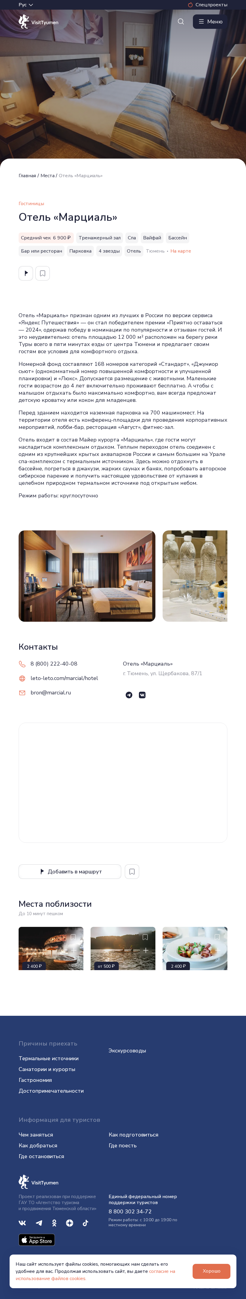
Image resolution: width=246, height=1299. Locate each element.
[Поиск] (181, 21)
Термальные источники (49, 1058)
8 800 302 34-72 (130, 1211)
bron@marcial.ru (51, 692)
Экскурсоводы (127, 1050)
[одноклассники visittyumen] (54, 1222)
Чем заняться (36, 1134)
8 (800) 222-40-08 (54, 663)
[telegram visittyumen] (39, 1222)
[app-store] (37, 1239)
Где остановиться (41, 1156)
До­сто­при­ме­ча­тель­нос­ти (51, 1090)
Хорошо (211, 1271)
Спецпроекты (211, 5)
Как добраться (38, 1145)
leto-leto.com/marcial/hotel (64, 678)
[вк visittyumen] (22, 1222)
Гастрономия (35, 1080)
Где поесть (122, 1145)
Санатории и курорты (47, 1069)
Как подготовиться (133, 1134)
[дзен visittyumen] (69, 1222)
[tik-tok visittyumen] (85, 1222)
